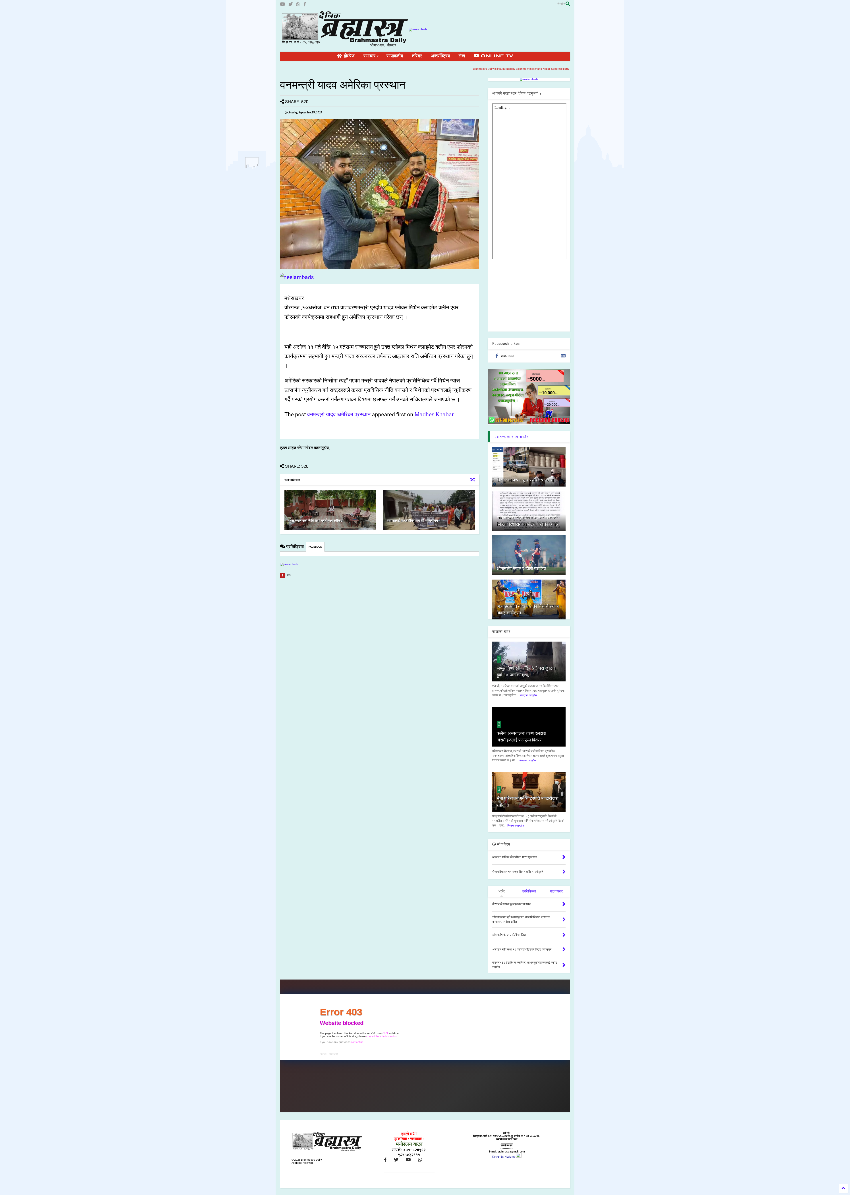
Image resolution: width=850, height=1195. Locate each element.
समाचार (369, 56)
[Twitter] (290, 4)
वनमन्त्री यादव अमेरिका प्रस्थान (339, 414)
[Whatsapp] (298, 4)
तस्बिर (417, 56)
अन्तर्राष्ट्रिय (440, 56)
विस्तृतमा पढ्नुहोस (528, 695)
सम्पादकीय (394, 56)
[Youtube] (282, 4)
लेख (462, 56)
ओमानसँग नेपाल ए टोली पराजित (521, 568)
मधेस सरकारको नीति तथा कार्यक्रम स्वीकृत (315, 520)
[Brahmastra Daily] (344, 46)
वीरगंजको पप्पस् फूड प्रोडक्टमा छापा (525, 480)
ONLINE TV (496, 56)
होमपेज (348, 56)
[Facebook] (304, 4)
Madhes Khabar (434, 414)
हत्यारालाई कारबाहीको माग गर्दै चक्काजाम (412, 520)
